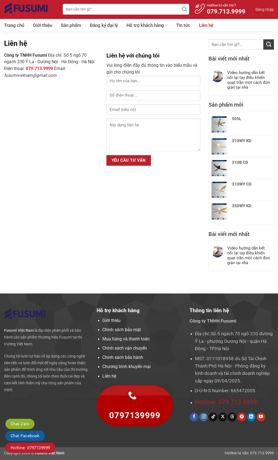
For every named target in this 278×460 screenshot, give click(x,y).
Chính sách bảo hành (122, 357)
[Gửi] (184, 9)
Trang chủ (14, 25)
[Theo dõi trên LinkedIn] (251, 417)
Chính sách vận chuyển (124, 348)
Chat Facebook (25, 435)
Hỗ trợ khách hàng (145, 25)
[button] (264, 9)
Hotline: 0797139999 (30, 447)
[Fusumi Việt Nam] (29, 9)
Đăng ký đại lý (104, 25)
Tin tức (183, 25)
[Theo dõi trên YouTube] (261, 417)
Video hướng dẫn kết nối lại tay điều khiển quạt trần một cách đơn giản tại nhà (248, 80)
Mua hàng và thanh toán (126, 339)
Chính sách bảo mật (121, 329)
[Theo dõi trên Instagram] (203, 417)
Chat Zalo (20, 423)
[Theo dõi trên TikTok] (213, 417)
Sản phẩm (71, 25)
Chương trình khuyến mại (126, 366)
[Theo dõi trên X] (222, 417)
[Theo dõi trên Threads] (232, 417)
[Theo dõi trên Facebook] (194, 417)
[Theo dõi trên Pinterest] (241, 417)
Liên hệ (206, 25)
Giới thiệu (42, 25)
